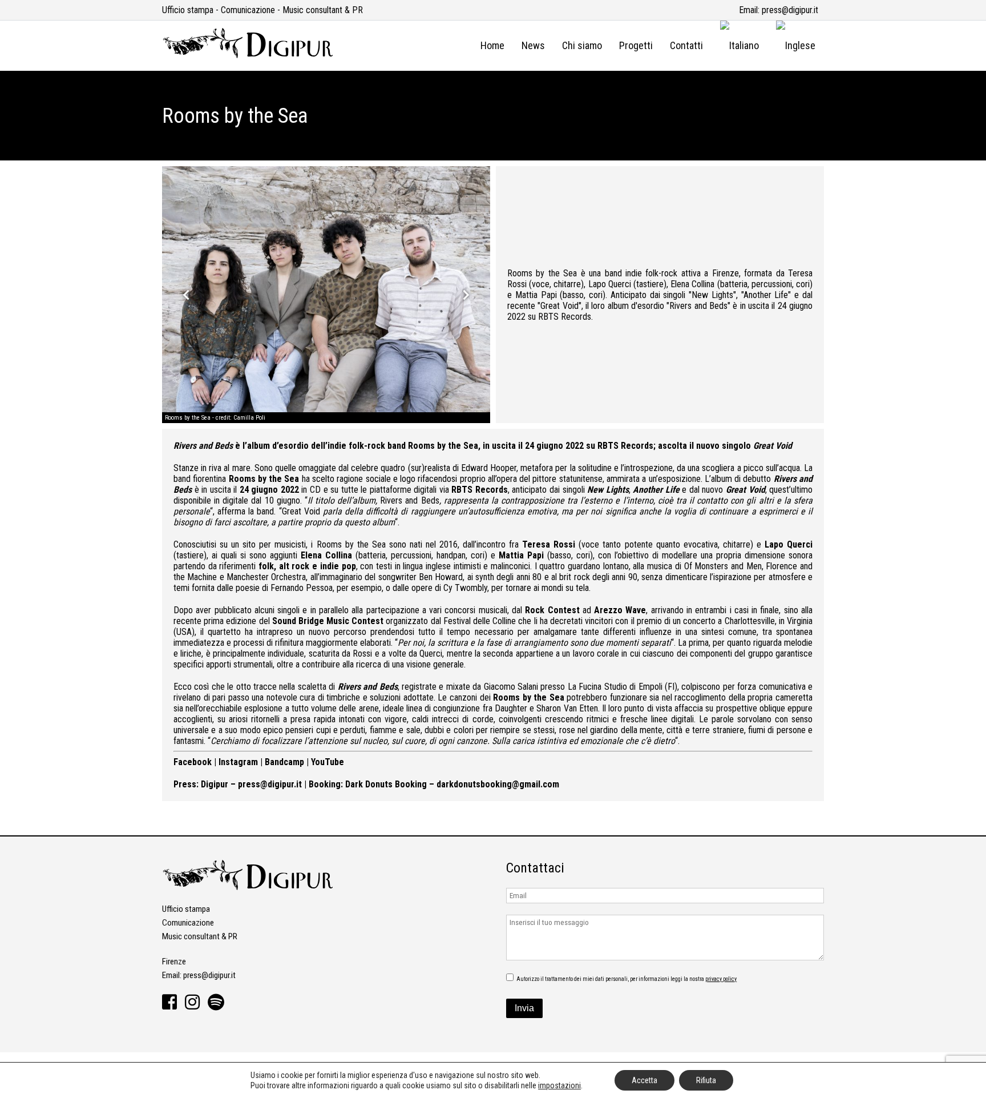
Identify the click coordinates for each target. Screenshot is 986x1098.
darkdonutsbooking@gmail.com (498, 784)
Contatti (686, 45)
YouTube (327, 762)
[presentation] (186, 295)
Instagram (238, 762)
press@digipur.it (790, 10)
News (533, 45)
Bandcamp (284, 762)
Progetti (636, 45)
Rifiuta (706, 1080)
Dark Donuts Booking (386, 784)
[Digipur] (247, 55)
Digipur (214, 784)
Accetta (644, 1080)
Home (492, 45)
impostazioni (559, 1085)
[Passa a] (739, 46)
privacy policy (721, 979)
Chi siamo (582, 45)
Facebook (192, 762)
